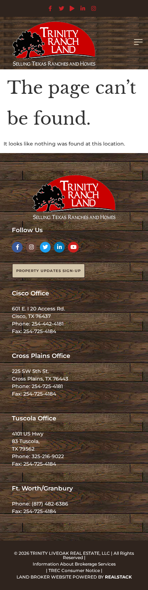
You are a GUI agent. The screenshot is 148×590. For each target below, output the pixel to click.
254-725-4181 (47, 386)
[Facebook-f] (17, 247)
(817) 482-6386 (50, 504)
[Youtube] (73, 247)
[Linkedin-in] (59, 247)
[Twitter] (45, 247)
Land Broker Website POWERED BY (74, 577)
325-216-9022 (48, 456)
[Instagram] (31, 247)
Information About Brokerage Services (74, 564)
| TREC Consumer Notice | (74, 570)
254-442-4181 (48, 324)
